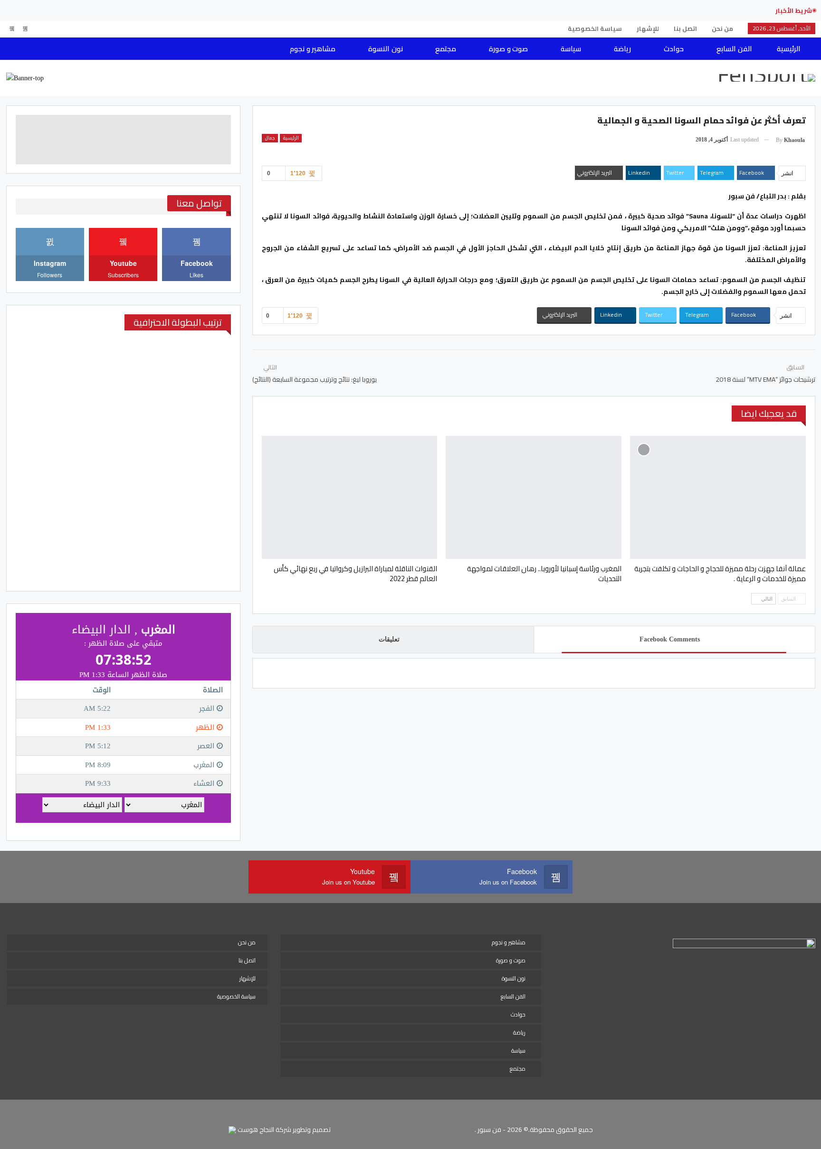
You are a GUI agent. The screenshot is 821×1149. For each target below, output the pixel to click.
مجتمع (445, 49)
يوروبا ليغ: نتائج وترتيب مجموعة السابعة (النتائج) (314, 379)
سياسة (571, 49)
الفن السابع (734, 49)
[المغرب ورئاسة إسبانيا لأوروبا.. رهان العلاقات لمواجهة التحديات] (533, 497)
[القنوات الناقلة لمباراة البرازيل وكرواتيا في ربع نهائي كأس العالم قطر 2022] (350, 497)
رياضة (622, 49)
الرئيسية (789, 49)
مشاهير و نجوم (312, 49)
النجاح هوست (255, 1129)
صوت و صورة (508, 49)
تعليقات (389, 639)
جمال (270, 138)
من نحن (722, 28)
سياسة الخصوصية (595, 28)
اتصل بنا (685, 28)
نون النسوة (385, 49)
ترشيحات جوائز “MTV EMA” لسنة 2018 (765, 379)
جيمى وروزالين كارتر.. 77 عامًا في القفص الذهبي (686, 10)
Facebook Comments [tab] (670, 639)
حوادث (674, 49)
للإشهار (648, 28)
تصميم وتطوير (312, 1129)
